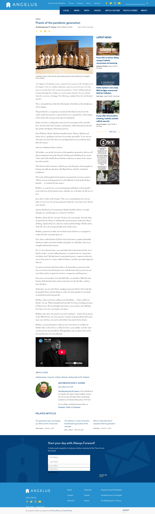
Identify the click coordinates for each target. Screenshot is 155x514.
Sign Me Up (52, 472)
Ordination (65, 377)
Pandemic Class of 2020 (75, 377)
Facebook (61, 407)
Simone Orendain (101, 124)
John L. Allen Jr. (68, 430)
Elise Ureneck (39, 428)
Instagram (77, 407)
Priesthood (86, 377)
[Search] (147, 3)
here (55, 96)
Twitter (67, 407)
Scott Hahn (96, 428)
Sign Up (103, 475)
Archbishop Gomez (41, 377)
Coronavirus (50, 377)
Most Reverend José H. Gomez (68, 391)
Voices (38, 19)
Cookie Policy (40, 507)
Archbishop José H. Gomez (46, 27)
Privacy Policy (55, 511)
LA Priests (58, 377)
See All (113, 132)
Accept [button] (126, 510)
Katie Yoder (99, 96)
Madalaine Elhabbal (102, 66)
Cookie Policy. (67, 511)
